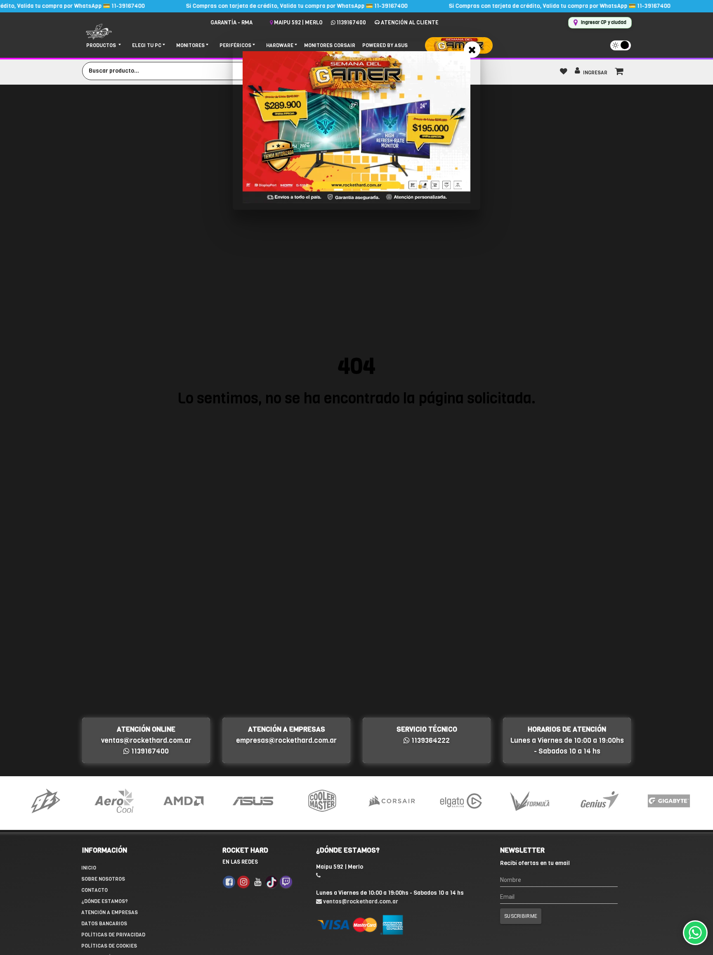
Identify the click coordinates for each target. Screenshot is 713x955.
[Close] (472, 49)
